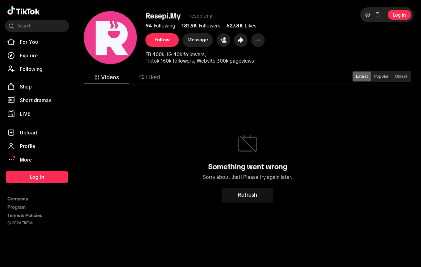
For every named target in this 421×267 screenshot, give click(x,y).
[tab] (106, 77)
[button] (223, 40)
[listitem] (37, 42)
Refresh (247, 195)
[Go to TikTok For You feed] (23, 10)
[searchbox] (37, 26)
